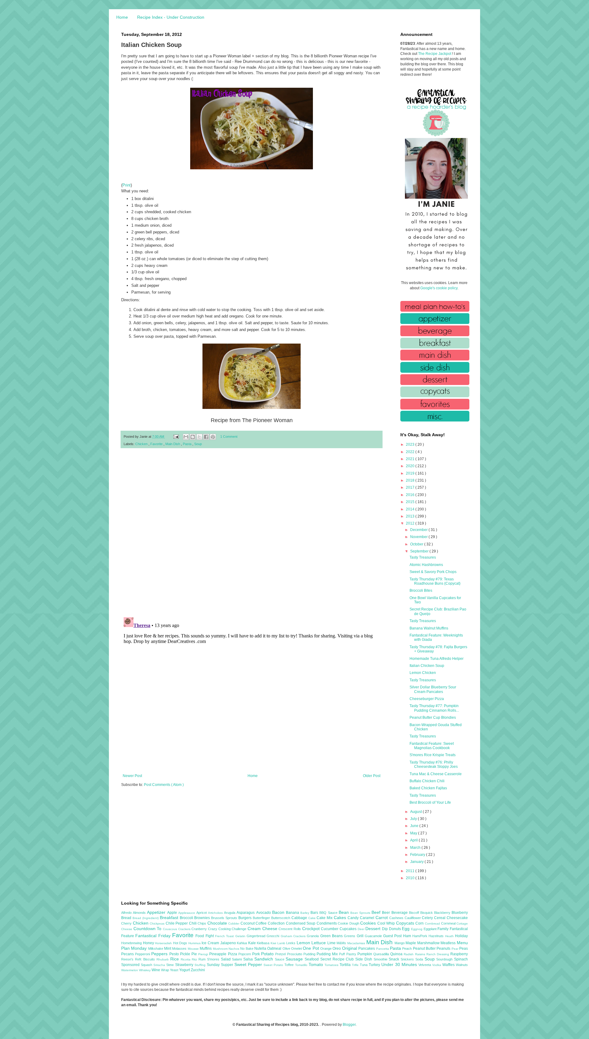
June (414, 826)
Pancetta (383, 948)
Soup (198, 444)
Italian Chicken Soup (427, 666)
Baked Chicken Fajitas (428, 788)
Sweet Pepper (249, 964)
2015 (410, 502)
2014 (410, 509)
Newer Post (132, 776)
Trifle (356, 965)
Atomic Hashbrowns (426, 565)
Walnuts (462, 965)
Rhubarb (163, 959)
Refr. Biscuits (145, 959)
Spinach (461, 959)
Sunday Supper (220, 965)
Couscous (170, 929)
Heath (450, 936)
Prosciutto (295, 954)
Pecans (128, 954)
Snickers (408, 959)
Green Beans (332, 936)
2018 (410, 480)
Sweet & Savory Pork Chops (433, 572)
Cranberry (199, 929)
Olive (287, 948)
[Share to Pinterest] (213, 437)
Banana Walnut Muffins (429, 628)
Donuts (395, 929)
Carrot (382, 917)
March (416, 847)
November (419, 537)
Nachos (234, 948)
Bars (314, 912)
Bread (127, 918)
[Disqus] (251, 533)
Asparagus (246, 912)
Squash (147, 965)
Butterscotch (281, 918)
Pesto (174, 954)
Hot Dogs (180, 943)
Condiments (327, 923)
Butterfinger (262, 918)
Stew (170, 965)
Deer (362, 929)
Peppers (160, 953)
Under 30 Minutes (399, 964)
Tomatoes (332, 965)
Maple (411, 943)
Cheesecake (457, 918)
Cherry (127, 923)
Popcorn (245, 954)
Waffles (449, 965)
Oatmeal (274, 948)
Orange (326, 948)
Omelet (297, 948)
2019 (410, 473)
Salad (226, 959)
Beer (386, 912)
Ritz (195, 959)
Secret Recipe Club (337, 959)
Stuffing (200, 965)
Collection (277, 923)
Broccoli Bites (421, 590)
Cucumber (330, 929)
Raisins (420, 954)
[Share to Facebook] (206, 437)
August (416, 812)
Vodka (437, 965)
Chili (193, 923)
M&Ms (342, 943)
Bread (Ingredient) (146, 918)
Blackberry (443, 912)
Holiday (461, 936)
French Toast (225, 936)
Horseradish (164, 943)
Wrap (165, 970)
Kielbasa (264, 943)
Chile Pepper (177, 923)
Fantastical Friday (153, 935)
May (414, 833)
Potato (268, 953)
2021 (410, 459)
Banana (293, 912)
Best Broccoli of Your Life (430, 802)
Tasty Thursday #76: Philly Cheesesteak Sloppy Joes (434, 764)
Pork (256, 954)
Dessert (373, 928)
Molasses (179, 948)
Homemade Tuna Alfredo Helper (437, 658)
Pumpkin (365, 954)
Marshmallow (429, 943)
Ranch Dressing (438, 954)
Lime (332, 943)
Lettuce (319, 942)
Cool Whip (386, 923)
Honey (149, 943)
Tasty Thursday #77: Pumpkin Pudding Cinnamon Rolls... (434, 708)
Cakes (341, 917)
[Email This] (186, 437)
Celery (428, 918)
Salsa (248, 959)
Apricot (202, 912)
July (414, 819)
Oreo (337, 948)
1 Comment (228, 436)
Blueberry (460, 912)
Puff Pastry (348, 954)
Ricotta (186, 959)
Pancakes (367, 948)
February (418, 854)
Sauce (280, 959)
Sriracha (159, 965)
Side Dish (364, 959)
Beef (376, 912)
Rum (202, 959)
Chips (202, 923)
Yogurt (185, 970)
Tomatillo (302, 965)
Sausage (295, 958)
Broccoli (187, 918)
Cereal (440, 918)
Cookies (368, 923)
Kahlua (242, 943)
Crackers (185, 929)
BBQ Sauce (328, 912)
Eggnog (417, 929)
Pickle (185, 954)
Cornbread (433, 923)
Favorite (157, 444)
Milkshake (156, 948)
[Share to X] (199, 437)
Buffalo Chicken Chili (427, 781)
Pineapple (218, 954)
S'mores (214, 959)
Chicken (141, 444)
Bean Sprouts (360, 912)
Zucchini (198, 970)
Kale (252, 943)
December (419, 530)
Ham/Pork (420, 936)
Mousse (194, 948)
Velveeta (425, 965)
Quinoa (397, 954)
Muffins (206, 948)
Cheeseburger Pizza (427, 699)
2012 (410, 523)
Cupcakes (349, 929)
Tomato (317, 964)
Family (443, 929)
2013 (410, 516)
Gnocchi (273, 936)
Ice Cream (211, 943)
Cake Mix (325, 918)
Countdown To (148, 928)
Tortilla (346, 965)
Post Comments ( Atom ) (164, 785)
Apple (172, 912)
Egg (406, 928)
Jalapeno (228, 943)
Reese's (128, 959)
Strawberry (184, 965)
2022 (410, 452)
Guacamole (374, 936)
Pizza (233, 954)
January (417, 862)
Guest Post (393, 936)
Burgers (245, 918)
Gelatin (241, 936)
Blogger (349, 1024)
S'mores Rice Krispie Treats (433, 755)
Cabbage (299, 918)
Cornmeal (449, 923)
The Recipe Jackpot (435, 54)
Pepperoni (143, 954)
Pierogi (203, 954)
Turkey (375, 965)
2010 (410, 878)
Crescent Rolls (290, 929)
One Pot (311, 948)
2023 (410, 444)
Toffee (289, 965)
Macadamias (356, 943)
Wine (156, 970)
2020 (410, 466)
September (419, 551)
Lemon (304, 942)
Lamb (282, 943)
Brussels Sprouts (224, 918)
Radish (409, 954)
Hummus (195, 943)
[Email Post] (176, 436)
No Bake (247, 948)
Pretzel (281, 954)
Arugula (230, 912)
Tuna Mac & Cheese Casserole (436, 774)
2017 (410, 487)
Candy (354, 918)
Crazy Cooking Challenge (228, 929)
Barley (305, 912)
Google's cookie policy (438, 288)
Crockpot (311, 928)
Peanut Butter (425, 948)
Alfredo (127, 912)
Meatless (449, 943)
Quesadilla (381, 954)
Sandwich (264, 958)
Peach (407, 948)
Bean (344, 912)
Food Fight (205, 936)
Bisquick (427, 912)
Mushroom (221, 948)
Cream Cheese (263, 928)
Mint (168, 948)
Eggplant (431, 929)
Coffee (262, 923)
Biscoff (414, 912)
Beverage (400, 912)
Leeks (291, 943)
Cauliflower (413, 918)
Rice (175, 958)
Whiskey (145, 970)
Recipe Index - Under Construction (170, 17)
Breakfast (170, 917)
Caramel (367, 918)
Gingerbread (257, 936)
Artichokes (216, 912)
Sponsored (131, 965)
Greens (350, 936)
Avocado (264, 912)
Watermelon (130, 970)
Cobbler (234, 923)
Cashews (397, 918)
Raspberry (459, 954)
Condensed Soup (301, 923)
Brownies (202, 918)
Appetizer (157, 912)
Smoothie (381, 959)
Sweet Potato (274, 965)
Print (126, 185)
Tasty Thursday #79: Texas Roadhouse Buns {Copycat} (435, 581)
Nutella (260, 948)
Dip (385, 929)
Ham (407, 936)
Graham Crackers (294, 936)
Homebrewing (132, 943)
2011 (410, 871)
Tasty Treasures (423, 557)
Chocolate (218, 923)
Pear (455, 948)
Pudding (310, 954)
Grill (361, 936)
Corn (420, 923)
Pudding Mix (328, 954)
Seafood (312, 959)
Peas (463, 948)
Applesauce (187, 912)
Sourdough (445, 959)
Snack (395, 959)
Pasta (187, 444)
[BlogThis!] (193, 437)
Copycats (406, 923)
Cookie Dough (349, 923)
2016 (410, 495)
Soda (420, 959)
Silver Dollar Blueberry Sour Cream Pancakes (433, 689)
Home (122, 17)
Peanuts (444, 948)
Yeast (174, 970)
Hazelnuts (437, 936)
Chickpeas (158, 923)
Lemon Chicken (423, 673)
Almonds (140, 912)
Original (350, 948)
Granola (313, 936)
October (417, 544)
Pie (194, 954)
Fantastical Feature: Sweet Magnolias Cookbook (432, 745)
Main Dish (173, 444)
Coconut (248, 923)
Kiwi (274, 943)
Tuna (364, 965)
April (414, 840)
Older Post (371, 776)
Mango (400, 943)
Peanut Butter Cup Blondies (433, 717)
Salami (237, 959)
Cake (312, 918)
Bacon (279, 912)
